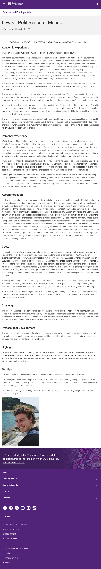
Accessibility (7, 553)
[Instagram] (29, 508)
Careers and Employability (16, 12)
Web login (6, 517)
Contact (6, 498)
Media (5, 472)
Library (6, 491)
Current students (10, 485)
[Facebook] (5, 508)
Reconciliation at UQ (14, 462)
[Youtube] (23, 508)
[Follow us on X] (17, 508)
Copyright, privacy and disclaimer (15, 548)
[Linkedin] (11, 508)
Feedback (6, 563)
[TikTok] (34, 508)
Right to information (10, 558)
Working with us (10, 479)
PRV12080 (13, 539)
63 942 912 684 (13, 529)
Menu (4, 4)
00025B (13, 534)
